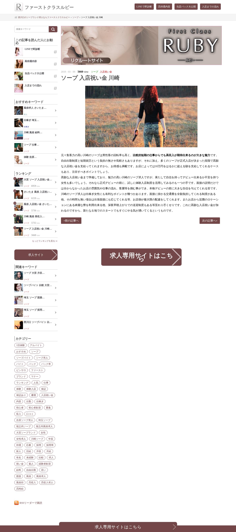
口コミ (30, 414)
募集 (48, 407)
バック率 (46, 364)
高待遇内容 (164, 6)
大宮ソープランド (26, 432)
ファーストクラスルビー (49, 7)
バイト (19, 364)
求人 (51, 457)
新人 (18, 451)
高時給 (19, 488)
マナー (34, 376)
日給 (28, 451)
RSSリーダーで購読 (31, 503)
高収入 (32, 482)
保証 (43, 389)
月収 (38, 451)
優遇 (33, 395)
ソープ (34, 351)
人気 (36, 382)
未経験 (30, 457)
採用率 (50, 445)
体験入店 (31, 389)
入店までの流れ (210, 6)
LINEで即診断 (144, 6)
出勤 (28, 401)
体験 (18, 389)
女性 (43, 432)
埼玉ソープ (44, 420)
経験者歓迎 (45, 464)
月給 (48, 451)
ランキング (22, 382)
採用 (38, 445)
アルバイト (36, 345)
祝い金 (19, 464)
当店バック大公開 (186, 6)
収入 (18, 414)
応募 (28, 445)
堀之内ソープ (23, 426)
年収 (50, 439)
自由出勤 (31, 470)
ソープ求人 (42, 358)
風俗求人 (41, 476)
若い (43, 470)
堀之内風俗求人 (44, 426)
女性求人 (21, 439)
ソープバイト (23, 358)
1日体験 (20, 345)
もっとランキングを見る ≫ (45, 241)
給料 (18, 470)
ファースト (37, 370)
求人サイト (36, 254)
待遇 (18, 445)
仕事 (46, 382)
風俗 (28, 476)
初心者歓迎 (35, 407)
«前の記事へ (71, 220)
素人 (31, 464)
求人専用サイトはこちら (141, 257)
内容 (18, 401)
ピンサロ (21, 370)
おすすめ (21, 351)
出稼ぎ (40, 401)
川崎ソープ (37, 439)
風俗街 (19, 482)
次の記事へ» (209, 220)
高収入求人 (47, 482)
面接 (18, 476)
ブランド (21, 376)
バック (32, 364)
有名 (18, 457)
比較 (41, 457)
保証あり (21, 395)
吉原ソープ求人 (24, 420)
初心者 (19, 407)
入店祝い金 (47, 395)
